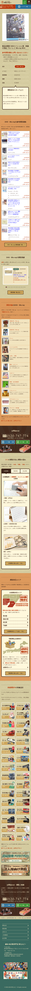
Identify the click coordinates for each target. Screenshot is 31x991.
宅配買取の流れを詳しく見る (15, 673)
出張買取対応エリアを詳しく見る (15, 631)
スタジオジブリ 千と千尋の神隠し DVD (14, 188)
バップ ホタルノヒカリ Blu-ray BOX (14, 156)
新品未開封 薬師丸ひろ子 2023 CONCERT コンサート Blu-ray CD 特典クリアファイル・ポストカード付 (14, 203)
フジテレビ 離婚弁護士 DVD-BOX (14, 149)
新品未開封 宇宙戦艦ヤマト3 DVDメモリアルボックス (14, 172)
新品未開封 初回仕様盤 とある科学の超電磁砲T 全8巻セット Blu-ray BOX (14, 230)
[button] (6, 287)
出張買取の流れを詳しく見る (15, 563)
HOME (3, 917)
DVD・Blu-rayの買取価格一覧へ (15, 244)
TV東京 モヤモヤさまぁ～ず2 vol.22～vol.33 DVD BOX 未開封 (14, 134)
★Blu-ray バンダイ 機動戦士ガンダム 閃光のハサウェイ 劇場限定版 (14, 213)
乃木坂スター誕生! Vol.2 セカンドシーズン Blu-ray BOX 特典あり (14, 221)
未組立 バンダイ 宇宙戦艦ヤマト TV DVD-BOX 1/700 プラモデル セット (14, 141)
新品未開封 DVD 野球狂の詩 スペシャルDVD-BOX (14, 180)
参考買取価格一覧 (11, 917)
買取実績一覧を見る (15, 292)
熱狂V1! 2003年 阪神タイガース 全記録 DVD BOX (14, 164)
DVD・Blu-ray (19, 66)
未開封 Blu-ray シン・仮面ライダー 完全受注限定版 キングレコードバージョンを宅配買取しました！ (20, 275)
